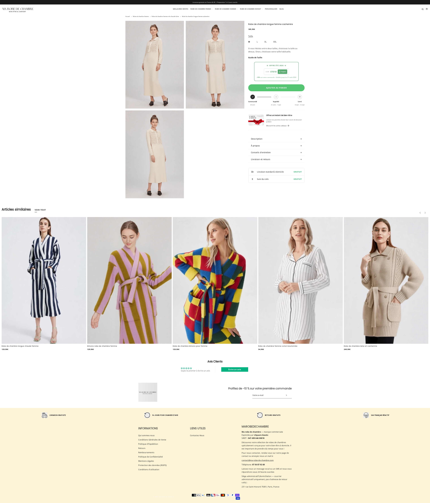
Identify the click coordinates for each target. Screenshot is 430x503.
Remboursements (146, 452)
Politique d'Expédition (148, 444)
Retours (141, 448)
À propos (276, 145)
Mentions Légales (146, 461)
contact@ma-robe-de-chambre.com (258, 460)
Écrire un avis (234, 369)
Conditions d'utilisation (148, 469)
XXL (275, 42)
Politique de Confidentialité (150, 457)
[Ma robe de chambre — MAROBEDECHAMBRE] (18, 9)
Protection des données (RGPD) (152, 465)
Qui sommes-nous (146, 435)
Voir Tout (40, 210)
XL (265, 42)
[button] (420, 212)
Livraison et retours (276, 159)
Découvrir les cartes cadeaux (276, 126)
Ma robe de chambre (166, 497)
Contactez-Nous (197, 435)
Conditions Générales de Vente (152, 439)
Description (276, 138)
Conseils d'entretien (276, 152)
